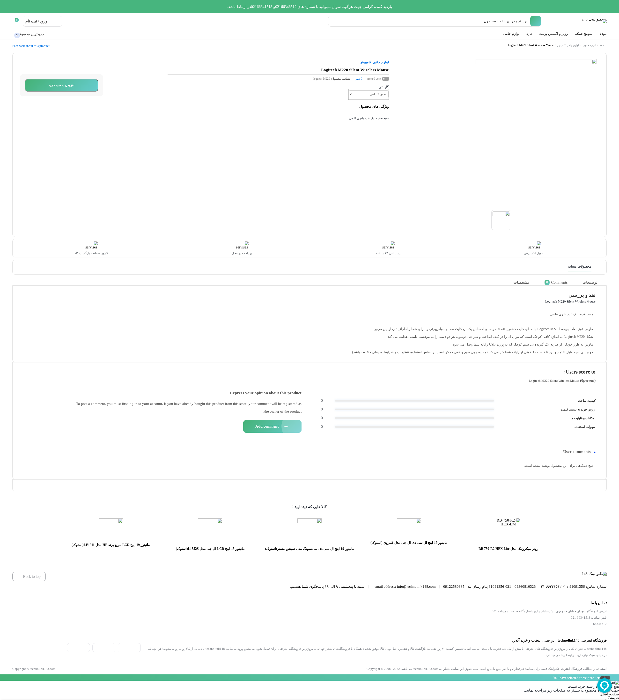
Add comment (267, 426)
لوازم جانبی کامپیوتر (568, 45)
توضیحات (589, 282)
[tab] (593, 282)
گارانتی (384, 87)
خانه (602, 45)
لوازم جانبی (589, 45)
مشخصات (521, 282)
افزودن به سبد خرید (61, 85)
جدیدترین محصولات (30, 34)
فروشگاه (611, 698)
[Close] (1, 677)
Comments (556, 282)
